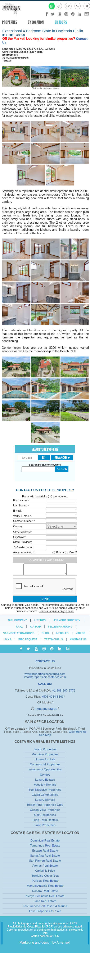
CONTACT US (45, 661)
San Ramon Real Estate (45, 860)
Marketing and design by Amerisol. (45, 942)
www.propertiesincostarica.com (45, 673)
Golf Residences (45, 814)
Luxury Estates (45, 779)
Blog (45, 633)
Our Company (17, 620)
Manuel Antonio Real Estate (45, 885)
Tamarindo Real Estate (45, 845)
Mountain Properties (45, 754)
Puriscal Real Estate (45, 880)
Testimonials (53, 639)
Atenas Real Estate (45, 865)
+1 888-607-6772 (63, 690)
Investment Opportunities (45, 769)
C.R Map (35, 626)
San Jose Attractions (18, 633)
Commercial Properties (45, 764)
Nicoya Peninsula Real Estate (45, 896)
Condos (45, 774)
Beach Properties (45, 749)
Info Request (27, 639)
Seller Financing (60, 626)
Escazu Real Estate (45, 850)
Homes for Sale (45, 759)
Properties (9, 22)
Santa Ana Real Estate (45, 855)
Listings (40, 620)
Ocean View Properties (45, 809)
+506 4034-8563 (53, 696)
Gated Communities (45, 794)
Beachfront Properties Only (45, 804)
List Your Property (66, 620)
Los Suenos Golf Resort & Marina (45, 906)
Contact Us (78, 639)
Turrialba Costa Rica (45, 875)
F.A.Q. (19, 626)
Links (7, 639)
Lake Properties (45, 825)
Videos (80, 633)
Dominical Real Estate (45, 840)
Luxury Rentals (45, 799)
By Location (36, 22)
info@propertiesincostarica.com (45, 677)
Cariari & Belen (45, 870)
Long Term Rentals (45, 819)
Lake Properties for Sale (45, 911)
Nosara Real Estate (45, 891)
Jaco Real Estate (45, 901)
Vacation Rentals (45, 784)
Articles (62, 633)
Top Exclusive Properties (45, 789)
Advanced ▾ (62, 457)
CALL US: (45, 683)
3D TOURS (61, 22)
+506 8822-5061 (46, 709)
